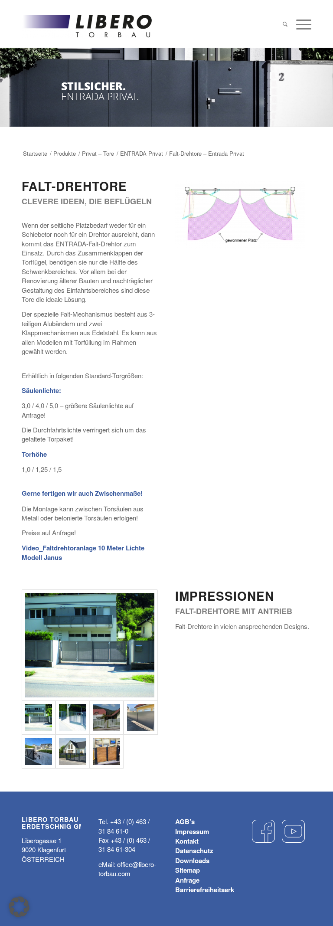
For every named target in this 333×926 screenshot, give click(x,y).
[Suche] (285, 24)
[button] (19, 907)
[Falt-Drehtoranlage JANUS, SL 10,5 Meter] (140, 717)
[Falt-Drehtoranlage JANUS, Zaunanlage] (39, 752)
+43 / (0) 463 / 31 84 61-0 (124, 826)
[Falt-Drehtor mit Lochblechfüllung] (90, 645)
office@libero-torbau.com (127, 869)
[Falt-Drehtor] (72, 752)
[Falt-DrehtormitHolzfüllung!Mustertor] (107, 752)
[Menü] (301, 24)
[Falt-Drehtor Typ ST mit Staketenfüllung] (72, 717)
